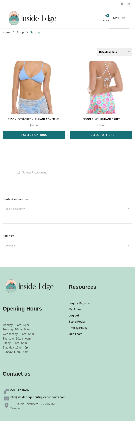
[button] (116, 18)
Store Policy (77, 321)
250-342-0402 (19, 390)
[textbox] (67, 208)
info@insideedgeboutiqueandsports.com (37, 397)
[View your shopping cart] (106, 17)
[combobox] (67, 208)
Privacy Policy (78, 328)
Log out (74, 315)
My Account (77, 309)
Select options (35, 134)
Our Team (75, 334)
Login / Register (80, 303)
